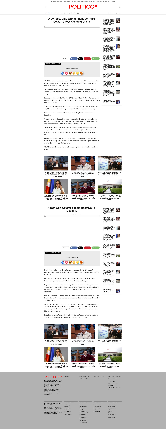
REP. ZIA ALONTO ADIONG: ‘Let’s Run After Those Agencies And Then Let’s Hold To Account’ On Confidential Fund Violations (109, 67)
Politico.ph (67, 24)
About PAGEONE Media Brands (115, 376)
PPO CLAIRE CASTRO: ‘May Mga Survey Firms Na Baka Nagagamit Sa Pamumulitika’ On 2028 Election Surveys (109, 39)
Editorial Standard (112, 381)
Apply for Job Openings (84, 376)
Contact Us (66, 376)
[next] (101, 13)
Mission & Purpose (112, 378)
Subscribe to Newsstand (99, 376)
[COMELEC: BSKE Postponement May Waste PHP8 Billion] (118, 102)
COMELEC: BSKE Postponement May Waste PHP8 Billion (109, 101)
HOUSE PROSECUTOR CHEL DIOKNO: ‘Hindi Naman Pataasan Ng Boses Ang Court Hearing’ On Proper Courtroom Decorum (109, 31)
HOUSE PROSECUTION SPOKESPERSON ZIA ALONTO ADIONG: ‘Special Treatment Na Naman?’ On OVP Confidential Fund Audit (108, 84)
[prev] (98, 13)
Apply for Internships (83, 378)
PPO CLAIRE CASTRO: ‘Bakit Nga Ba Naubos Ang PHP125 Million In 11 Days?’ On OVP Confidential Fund (109, 75)
